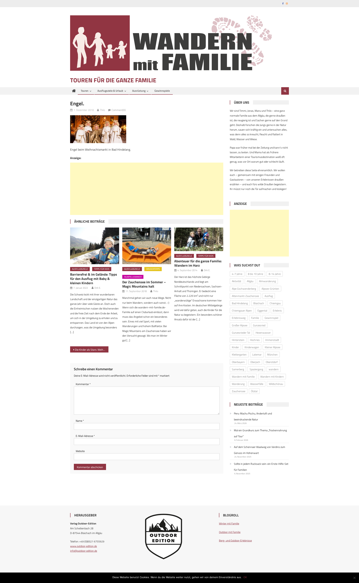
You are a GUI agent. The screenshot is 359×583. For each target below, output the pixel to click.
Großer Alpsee (239, 325)
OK (245, 577)
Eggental (262, 310)
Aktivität (236, 281)
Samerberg (238, 369)
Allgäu (250, 281)
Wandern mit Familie (243, 377)
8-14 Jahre (275, 274)
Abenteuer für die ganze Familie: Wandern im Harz (198, 263)
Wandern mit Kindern (272, 377)
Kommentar (83, 384)
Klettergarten (239, 354)
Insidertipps (153, 269)
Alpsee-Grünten (270, 289)
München (272, 354)
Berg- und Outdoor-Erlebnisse (235, 540)
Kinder (235, 347)
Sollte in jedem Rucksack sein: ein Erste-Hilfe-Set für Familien (261, 467)
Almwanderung (267, 281)
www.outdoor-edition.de (83, 546)
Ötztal (254, 391)
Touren (84, 91)
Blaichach (258, 303)
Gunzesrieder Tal (241, 333)
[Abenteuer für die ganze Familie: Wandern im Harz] (198, 239)
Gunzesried (259, 325)
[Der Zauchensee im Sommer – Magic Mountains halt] (146, 246)
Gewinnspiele (162, 91)
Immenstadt (272, 340)
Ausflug (269, 296)
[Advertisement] (146, 189)
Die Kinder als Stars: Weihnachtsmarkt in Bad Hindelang (91, 350)
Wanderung (238, 384)
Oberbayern (238, 362)
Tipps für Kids (101, 269)
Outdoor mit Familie (229, 532)
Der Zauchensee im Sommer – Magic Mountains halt (144, 284)
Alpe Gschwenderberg (244, 289)
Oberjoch (255, 362)
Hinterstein (238, 340)
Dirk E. (97, 288)
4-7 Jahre (237, 274)
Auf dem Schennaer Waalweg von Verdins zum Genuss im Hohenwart (259, 450)
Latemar (257, 354)
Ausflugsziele (80, 269)
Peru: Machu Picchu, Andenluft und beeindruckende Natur (253, 416)
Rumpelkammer (133, 277)
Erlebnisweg (239, 318)
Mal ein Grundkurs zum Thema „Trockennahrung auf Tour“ (260, 433)
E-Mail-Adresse (85, 436)
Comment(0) (119, 110)
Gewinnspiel (271, 318)
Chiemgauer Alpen (242, 310)
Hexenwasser (263, 333)
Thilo (102, 110)
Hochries (255, 340)
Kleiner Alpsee (272, 347)
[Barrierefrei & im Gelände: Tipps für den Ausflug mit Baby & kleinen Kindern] (94, 246)
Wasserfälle (256, 384)
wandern (274, 369)
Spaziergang (256, 369)
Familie (255, 318)
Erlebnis (277, 310)
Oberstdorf (272, 362)
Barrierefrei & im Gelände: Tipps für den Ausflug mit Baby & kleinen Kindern (93, 279)
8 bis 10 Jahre (255, 274)
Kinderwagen (252, 347)
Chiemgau (275, 303)
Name (80, 421)
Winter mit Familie (229, 523)
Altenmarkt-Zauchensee (245, 296)
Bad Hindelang (240, 303)
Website (80, 451)
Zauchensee (238, 391)
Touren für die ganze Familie (113, 80)
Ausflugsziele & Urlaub (110, 91)
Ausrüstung (138, 91)
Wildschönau (276, 384)
